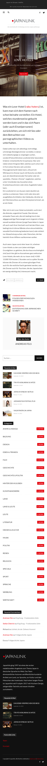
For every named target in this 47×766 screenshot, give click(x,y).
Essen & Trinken (10, 452)
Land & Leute (20, 56)
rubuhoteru (18, 280)
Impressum (33, 758)
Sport (6, 576)
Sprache (7, 584)
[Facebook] (40, 12)
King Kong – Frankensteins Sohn (27, 618)
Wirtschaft (8, 600)
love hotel (10, 280)
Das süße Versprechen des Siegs (26, 373)
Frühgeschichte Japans (23, 635)
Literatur (7, 522)
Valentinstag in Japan (23, 410)
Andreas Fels (8, 618)
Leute (5, 514)
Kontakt (6, 746)
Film (5, 460)
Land (5, 499)
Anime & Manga (10, 429)
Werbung (7, 592)
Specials (7, 569)
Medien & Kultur (11, 530)
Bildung (7, 436)
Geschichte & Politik (13, 475)
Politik (6, 545)
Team (5, 740)
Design (6, 444)
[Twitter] (43, 12)
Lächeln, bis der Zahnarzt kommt (23, 629)
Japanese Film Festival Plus (24, 401)
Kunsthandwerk (11, 491)
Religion (7, 561)
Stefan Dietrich (9, 623)
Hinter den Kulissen (12, 483)
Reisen (29, 56)
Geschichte (8, 468)
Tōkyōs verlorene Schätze (24, 382)
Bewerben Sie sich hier (30, 6)
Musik (6, 538)
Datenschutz (40, 758)
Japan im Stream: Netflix (14, 2)
